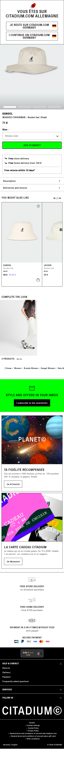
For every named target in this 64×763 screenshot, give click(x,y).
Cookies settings (33, 725)
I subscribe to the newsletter (32, 402)
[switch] (40, 653)
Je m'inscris (13, 484)
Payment (6, 677)
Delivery (6, 672)
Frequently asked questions (15, 681)
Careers (32, 722)
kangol (7, 113)
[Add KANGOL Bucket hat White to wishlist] (38, 206)
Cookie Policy (33, 728)
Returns (6, 668)
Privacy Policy (33, 731)
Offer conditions (33, 739)
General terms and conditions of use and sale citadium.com (33, 733)
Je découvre (13, 561)
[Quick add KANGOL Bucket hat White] (21, 279)
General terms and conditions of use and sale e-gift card (33, 736)
